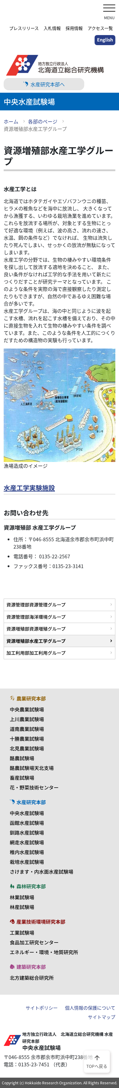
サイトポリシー (42, 1007)
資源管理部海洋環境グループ (36, 617)
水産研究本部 (31, 802)
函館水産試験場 (27, 822)
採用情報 (74, 28)
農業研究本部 (31, 698)
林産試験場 (22, 907)
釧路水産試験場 (27, 832)
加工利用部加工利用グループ (36, 653)
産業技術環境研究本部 (40, 921)
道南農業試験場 (27, 728)
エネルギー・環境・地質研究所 (44, 952)
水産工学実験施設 (29, 487)
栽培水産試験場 (27, 861)
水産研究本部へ (48, 84)
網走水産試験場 (27, 842)
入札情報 (52, 28)
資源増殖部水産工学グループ (36, 641)
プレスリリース (24, 28)
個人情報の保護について (90, 1007)
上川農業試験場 (27, 719)
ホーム (11, 121)
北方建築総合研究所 (32, 977)
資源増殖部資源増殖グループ (36, 628)
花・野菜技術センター (34, 787)
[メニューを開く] (109, 9)
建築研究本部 (31, 966)
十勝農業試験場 (27, 738)
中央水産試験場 (27, 813)
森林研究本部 (31, 886)
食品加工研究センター (34, 942)
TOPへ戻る (96, 1061)
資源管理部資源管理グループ (36, 604)
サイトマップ (101, 1017)
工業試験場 (22, 932)
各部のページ (42, 121)
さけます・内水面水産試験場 (41, 871)
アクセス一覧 (100, 28)
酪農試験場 (22, 758)
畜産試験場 (22, 777)
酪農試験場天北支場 (32, 767)
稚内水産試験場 (27, 852)
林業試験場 (22, 897)
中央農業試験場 (27, 709)
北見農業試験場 (27, 748)
